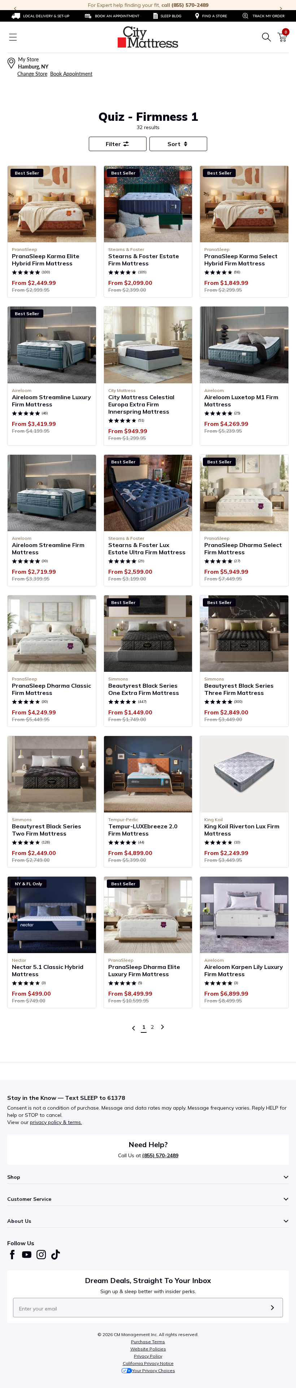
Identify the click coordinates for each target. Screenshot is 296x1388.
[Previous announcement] (15, 9)
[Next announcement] (281, 9)
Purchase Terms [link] (148, 1341)
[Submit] (272, 1307)
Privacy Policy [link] (148, 1356)
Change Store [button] (32, 74)
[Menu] (13, 37)
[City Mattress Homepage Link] (148, 37)
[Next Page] (162, 1027)
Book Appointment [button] (71, 74)
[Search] (266, 37)
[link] (40, 16)
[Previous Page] (133, 1028)
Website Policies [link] (148, 1349)
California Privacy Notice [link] (148, 1363)
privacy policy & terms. (56, 1122)
